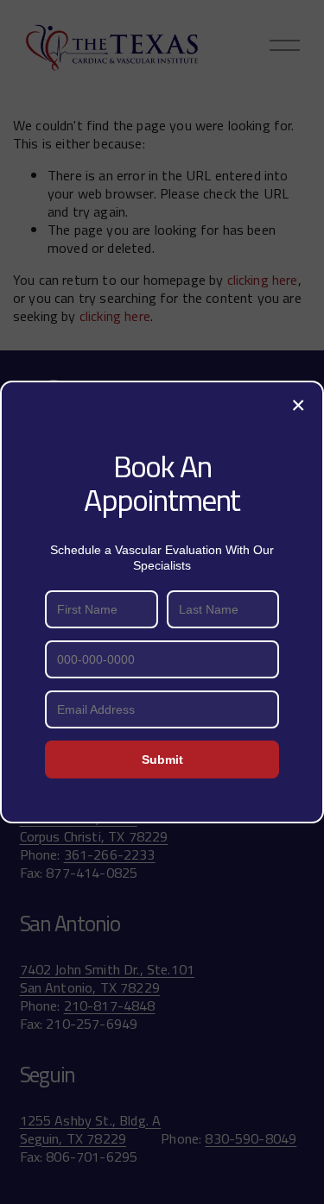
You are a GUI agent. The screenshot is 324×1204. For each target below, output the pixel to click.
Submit (162, 759)
